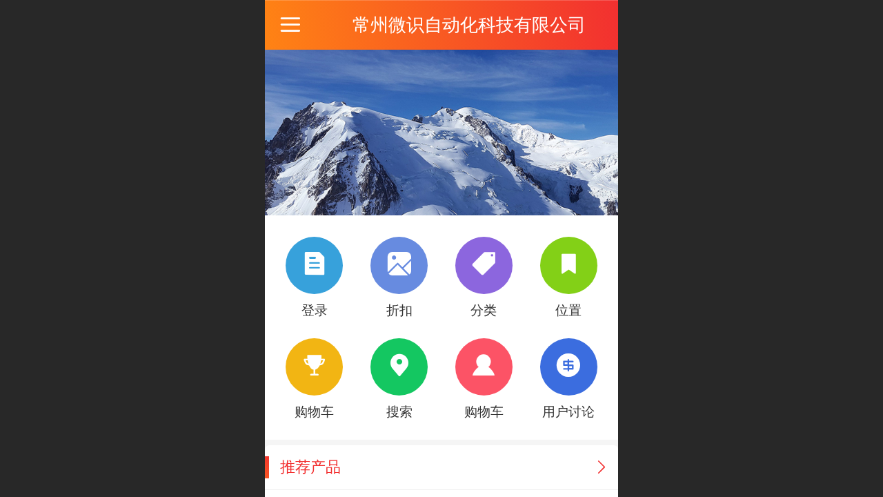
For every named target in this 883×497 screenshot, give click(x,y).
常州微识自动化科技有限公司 (469, 25)
